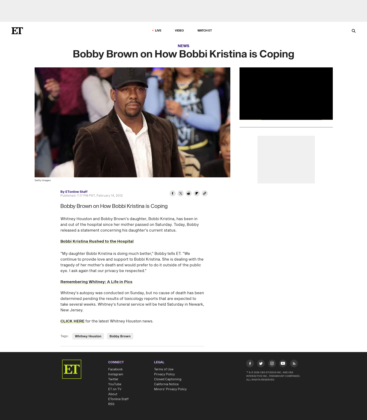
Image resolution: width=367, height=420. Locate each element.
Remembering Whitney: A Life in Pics (96, 282)
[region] (286, 93)
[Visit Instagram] (272, 364)
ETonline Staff (118, 399)
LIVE (158, 30)
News (183, 46)
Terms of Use (163, 369)
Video (179, 30)
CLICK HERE (72, 321)
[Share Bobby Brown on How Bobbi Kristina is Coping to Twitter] (180, 194)
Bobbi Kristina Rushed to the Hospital (97, 241)
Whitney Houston (88, 336)
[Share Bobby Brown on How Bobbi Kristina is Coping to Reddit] (188, 194)
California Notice (166, 384)
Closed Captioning (167, 379)
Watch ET (204, 30)
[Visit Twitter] (261, 364)
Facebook (115, 369)
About (112, 394)
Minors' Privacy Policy (170, 389)
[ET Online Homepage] (17, 31)
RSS (111, 404)
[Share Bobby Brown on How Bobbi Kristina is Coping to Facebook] (172, 194)
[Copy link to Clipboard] (204, 194)
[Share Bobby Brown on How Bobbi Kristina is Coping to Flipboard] (196, 194)
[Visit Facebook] (250, 364)
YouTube (114, 384)
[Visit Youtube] (283, 363)
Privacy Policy (164, 374)
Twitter (113, 379)
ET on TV (114, 389)
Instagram (115, 374)
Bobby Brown (120, 336)
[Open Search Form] (354, 31)
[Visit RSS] (294, 364)
